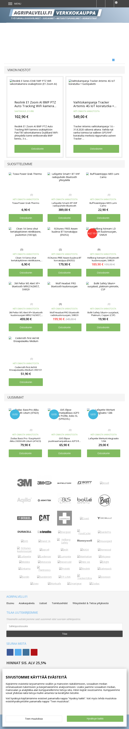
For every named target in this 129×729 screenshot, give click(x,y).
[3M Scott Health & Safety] (84, 483)
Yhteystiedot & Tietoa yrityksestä (90, 603)
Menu (17, 3)
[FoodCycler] (84, 533)
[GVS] (24, 541)
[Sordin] (24, 576)
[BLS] (64, 506)
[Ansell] (104, 483)
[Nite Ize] (84, 561)
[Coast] (84, 518)
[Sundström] (44, 576)
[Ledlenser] (44, 556)
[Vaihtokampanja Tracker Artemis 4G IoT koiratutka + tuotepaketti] (94, 88)
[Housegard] (104, 541)
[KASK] (84, 549)
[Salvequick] (105, 568)
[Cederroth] (64, 524)
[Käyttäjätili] (109, 3)
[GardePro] (104, 532)
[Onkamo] (24, 568)
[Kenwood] (104, 549)
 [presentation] (119, 422)
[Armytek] (44, 501)
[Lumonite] (64, 556)
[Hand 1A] (44, 541)
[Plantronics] (44, 570)
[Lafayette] (24, 556)
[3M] (24, 485)
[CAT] (44, 522)
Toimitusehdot (60, 603)
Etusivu (10, 603)
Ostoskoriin (37, 148)
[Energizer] (64, 532)
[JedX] (64, 549)
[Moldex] (24, 561)
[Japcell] (44, 549)
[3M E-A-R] (44, 489)
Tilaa (64, 633)
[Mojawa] (104, 556)
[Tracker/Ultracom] (84, 578)
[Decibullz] (104, 518)
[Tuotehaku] (100, 3)
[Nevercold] (64, 561)
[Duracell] (24, 532)
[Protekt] (64, 568)
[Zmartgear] (74, 583)
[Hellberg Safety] (64, 542)
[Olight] (104, 561)
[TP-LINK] (65, 576)
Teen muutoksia (34, 718)
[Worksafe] (54, 583)
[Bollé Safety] (84, 506)
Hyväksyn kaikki (95, 718)
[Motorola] (44, 561)
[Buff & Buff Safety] (104, 506)
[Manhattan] (84, 556)
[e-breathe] (44, 534)
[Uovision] (104, 576)
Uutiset (43, 603)
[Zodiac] (95, 583)
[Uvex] (34, 583)
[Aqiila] (24, 502)
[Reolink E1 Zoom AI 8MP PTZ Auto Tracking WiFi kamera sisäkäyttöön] (35, 88)
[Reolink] (84, 568)
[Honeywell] (84, 541)
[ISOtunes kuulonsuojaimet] (24, 551)
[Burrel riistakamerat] (24, 519)
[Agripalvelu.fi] (66, 15)
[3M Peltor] (64, 483)
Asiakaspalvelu (27, 603)
